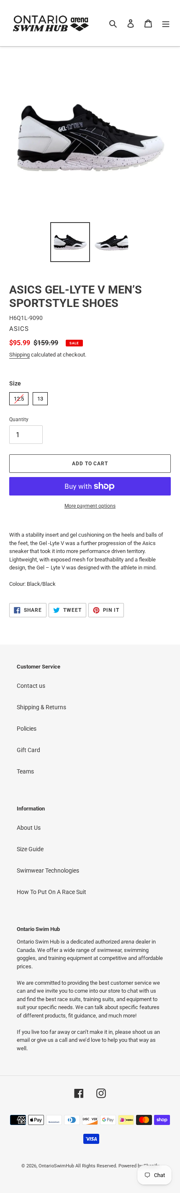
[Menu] (166, 22)
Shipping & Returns (41, 707)
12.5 (19, 397)
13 (40, 397)
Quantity (18, 419)
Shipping (19, 354)
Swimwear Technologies (48, 870)
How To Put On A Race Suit (51, 892)
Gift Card (28, 750)
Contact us (31, 685)
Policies (26, 728)
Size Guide (30, 849)
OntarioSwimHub (56, 1166)
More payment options (90, 506)
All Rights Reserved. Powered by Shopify (117, 1166)
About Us (29, 827)
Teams (25, 771)
